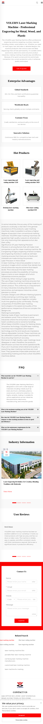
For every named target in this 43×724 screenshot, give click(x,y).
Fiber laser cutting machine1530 (32, 209)
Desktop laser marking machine (10, 209)
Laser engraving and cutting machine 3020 (32, 181)
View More (8, 492)
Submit (21, 621)
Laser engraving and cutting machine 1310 (11, 181)
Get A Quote (21, 69)
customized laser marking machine (17, 665)
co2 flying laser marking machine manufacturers (16, 660)
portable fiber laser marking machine (18, 655)
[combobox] (11, 599)
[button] (14, 502)
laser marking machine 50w (14, 650)
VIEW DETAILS (11, 168)
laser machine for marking (14, 669)
